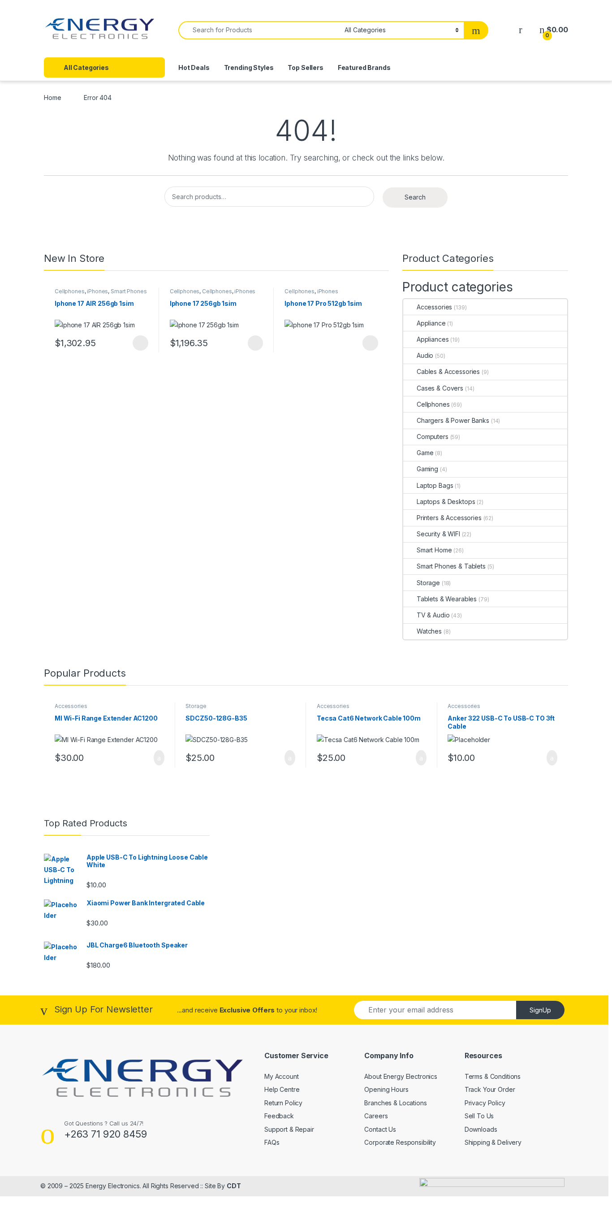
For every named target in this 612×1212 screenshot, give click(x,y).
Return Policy (283, 1103)
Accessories (434, 307)
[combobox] (259, 30)
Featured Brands (364, 67)
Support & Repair (289, 1129)
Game (425, 452)
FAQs (271, 1142)
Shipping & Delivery (493, 1142)
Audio (425, 355)
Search (415, 197)
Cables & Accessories (448, 371)
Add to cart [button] (158, 757)
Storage (428, 582)
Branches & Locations (395, 1103)
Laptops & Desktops (446, 501)
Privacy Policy (485, 1103)
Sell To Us (479, 1116)
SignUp (540, 1010)
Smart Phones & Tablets (451, 566)
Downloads (481, 1129)
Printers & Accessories (449, 517)
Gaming (427, 469)
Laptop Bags (435, 485)
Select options (137, 343)
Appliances (432, 339)
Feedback (279, 1116)
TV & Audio (433, 615)
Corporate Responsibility (400, 1142)
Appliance (431, 323)
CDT (234, 1186)
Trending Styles (249, 67)
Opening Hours (386, 1089)
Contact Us (380, 1129)
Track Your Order (490, 1089)
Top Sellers (305, 67)
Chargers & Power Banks (453, 420)
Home (52, 97)
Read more (370, 343)
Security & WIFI (438, 534)
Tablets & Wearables (447, 599)
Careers (376, 1116)
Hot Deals (194, 67)
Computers (432, 436)
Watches (429, 631)
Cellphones (70, 291)
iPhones (97, 291)
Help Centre (281, 1089)
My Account (281, 1076)
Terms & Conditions (493, 1076)
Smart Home (434, 550)
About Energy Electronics (400, 1076)
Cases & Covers (440, 388)
